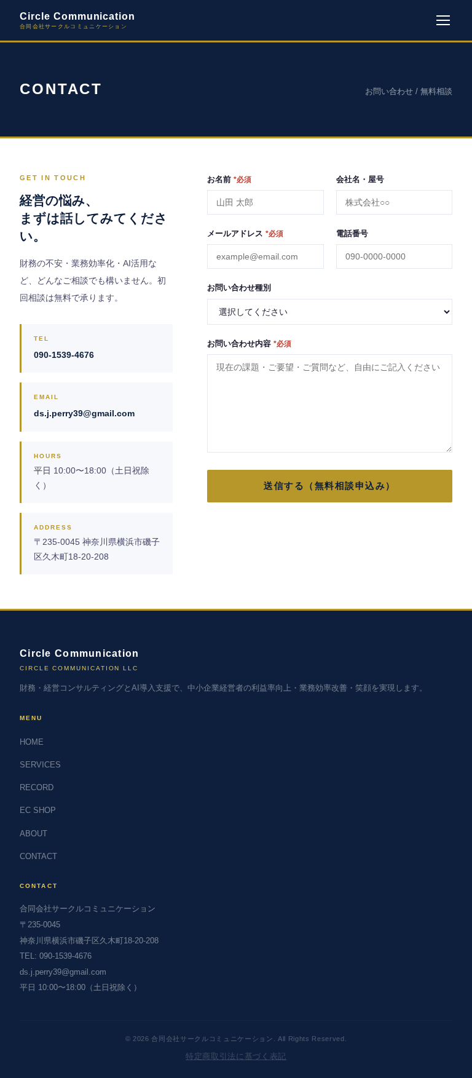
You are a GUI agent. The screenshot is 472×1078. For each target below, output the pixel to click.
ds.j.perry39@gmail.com (84, 413)
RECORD (36, 787)
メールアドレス (245, 233)
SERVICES (40, 764)
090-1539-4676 (64, 355)
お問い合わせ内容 (249, 343)
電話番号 (352, 233)
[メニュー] (443, 20)
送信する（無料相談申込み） (330, 485)
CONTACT (38, 856)
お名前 (229, 179)
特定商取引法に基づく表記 (236, 1056)
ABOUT (33, 833)
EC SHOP (38, 810)
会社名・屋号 (360, 179)
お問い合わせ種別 (239, 287)
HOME (32, 742)
